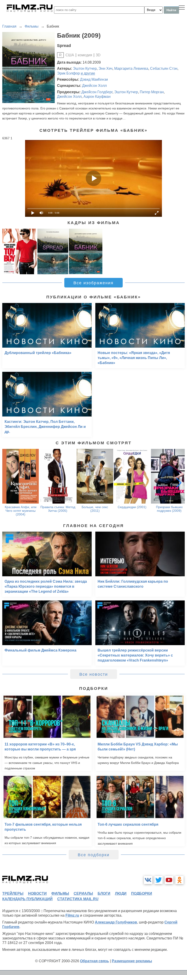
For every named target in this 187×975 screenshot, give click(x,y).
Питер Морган (152, 92)
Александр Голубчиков (116, 922)
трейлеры (12, 893)
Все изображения (93, 283)
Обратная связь (94, 961)
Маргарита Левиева (131, 68)
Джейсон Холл (94, 86)
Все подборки (93, 855)
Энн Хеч (105, 68)
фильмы (60, 893)
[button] (179, 483)
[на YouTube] (169, 880)
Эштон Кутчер (85, 68)
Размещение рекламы (132, 961)
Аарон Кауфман (97, 96)
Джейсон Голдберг (96, 92)
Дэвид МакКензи (94, 79)
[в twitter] (158, 880)
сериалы (83, 893)
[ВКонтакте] (148, 880)
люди (121, 893)
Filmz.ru (72, 915)
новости (37, 893)
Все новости (93, 674)
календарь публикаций (27, 899)
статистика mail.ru (78, 899)
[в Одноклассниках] (179, 880)
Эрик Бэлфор (68, 73)
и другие (88, 73)
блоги (104, 893)
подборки (141, 893)
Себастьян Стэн (163, 68)
